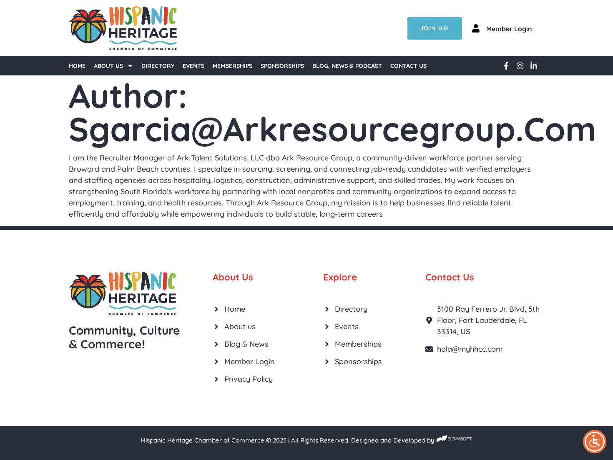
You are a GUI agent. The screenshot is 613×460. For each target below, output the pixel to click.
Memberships (232, 66)
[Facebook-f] (506, 66)
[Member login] (476, 28)
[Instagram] (520, 66)
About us (108, 66)
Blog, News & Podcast (347, 66)
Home (77, 66)
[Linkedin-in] (534, 66)
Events (193, 66)
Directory (157, 66)
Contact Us (408, 66)
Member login (509, 29)
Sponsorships (282, 66)
